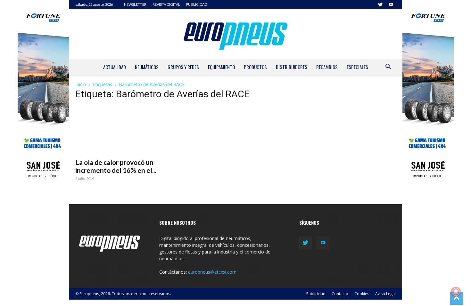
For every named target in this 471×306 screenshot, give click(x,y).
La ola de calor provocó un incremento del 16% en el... (115, 166)
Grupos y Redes (183, 66)
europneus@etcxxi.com (212, 272)
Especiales (357, 66)
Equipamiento (221, 66)
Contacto (340, 293)
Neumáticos (147, 66)
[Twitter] (380, 4)
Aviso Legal (385, 293)
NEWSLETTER (135, 4)
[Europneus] (235, 34)
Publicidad (316, 293)
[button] (388, 67)
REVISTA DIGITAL (166, 4)
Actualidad (114, 66)
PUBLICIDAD (196, 4)
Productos (255, 66)
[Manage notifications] (456, 292)
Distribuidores (291, 66)
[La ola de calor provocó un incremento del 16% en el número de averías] (123, 130)
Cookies (361, 293)
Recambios (327, 66)
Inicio (80, 84)
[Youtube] (391, 4)
